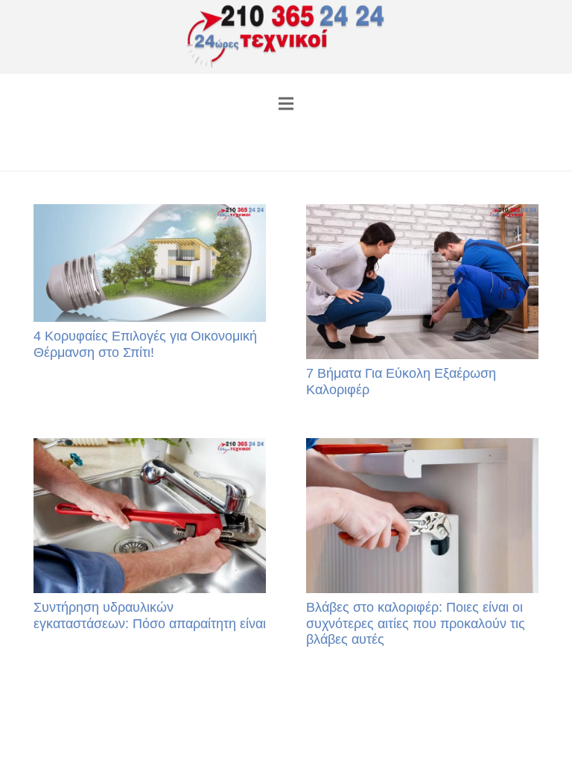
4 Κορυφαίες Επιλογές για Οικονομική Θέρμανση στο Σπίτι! (145, 344)
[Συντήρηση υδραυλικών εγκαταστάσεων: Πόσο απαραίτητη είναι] (150, 515)
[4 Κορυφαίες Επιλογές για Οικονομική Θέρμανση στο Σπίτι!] (150, 263)
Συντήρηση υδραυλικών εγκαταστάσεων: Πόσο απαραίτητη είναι (150, 615)
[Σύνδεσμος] (286, 37)
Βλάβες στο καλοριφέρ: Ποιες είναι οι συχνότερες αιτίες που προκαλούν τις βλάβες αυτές (415, 623)
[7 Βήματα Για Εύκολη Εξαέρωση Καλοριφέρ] (422, 281)
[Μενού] (286, 103)
